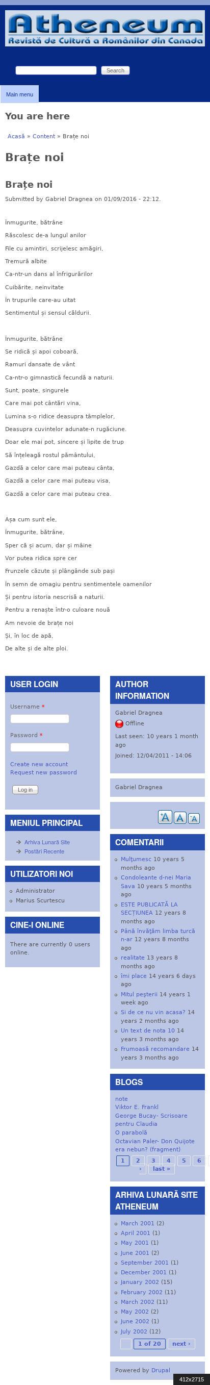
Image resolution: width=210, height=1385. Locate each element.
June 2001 (135, 1253)
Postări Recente (44, 851)
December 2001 (144, 1272)
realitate (133, 957)
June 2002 (135, 1321)
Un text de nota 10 (148, 1030)
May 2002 (135, 1311)
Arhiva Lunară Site (47, 842)
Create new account (39, 764)
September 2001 (145, 1263)
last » (161, 1169)
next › (181, 1344)
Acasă (16, 136)
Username (27, 706)
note (121, 1099)
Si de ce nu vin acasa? (153, 1012)
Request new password (43, 772)
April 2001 (135, 1233)
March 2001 (137, 1223)
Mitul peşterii (139, 994)
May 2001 (135, 1243)
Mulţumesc (136, 859)
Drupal (160, 1370)
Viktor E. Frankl (137, 1107)
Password (26, 735)
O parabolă (131, 1132)
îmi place (134, 976)
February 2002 (142, 1292)
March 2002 (137, 1302)
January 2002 (140, 1282)
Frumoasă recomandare (155, 1049)
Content (44, 136)
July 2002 (134, 1331)
